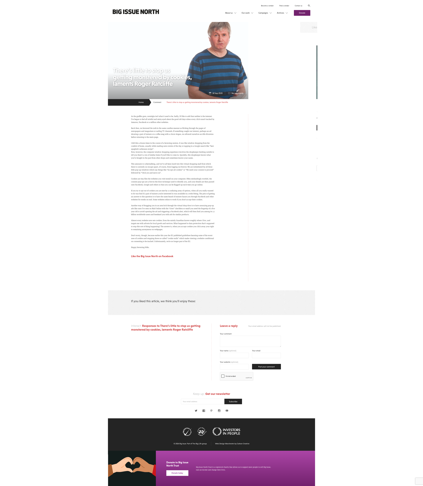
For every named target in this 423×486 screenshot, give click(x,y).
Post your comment (266, 367)
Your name (228, 351)
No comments (237, 93)
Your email (256, 351)
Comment (157, 102)
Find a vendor (284, 6)
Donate (302, 13)
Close (416, 455)
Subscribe (233, 401)
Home (141, 102)
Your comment (226, 334)
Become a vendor (267, 6)
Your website (229, 362)
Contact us (298, 6)
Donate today (177, 473)
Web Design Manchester (224, 444)
